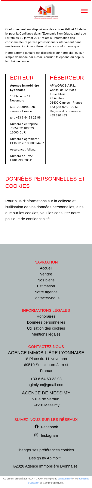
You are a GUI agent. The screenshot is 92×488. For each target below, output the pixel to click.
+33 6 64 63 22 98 (28, 117)
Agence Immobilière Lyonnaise (46, 352)
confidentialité (65, 478)
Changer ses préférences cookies (45, 450)
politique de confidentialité (27, 219)
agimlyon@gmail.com (46, 385)
